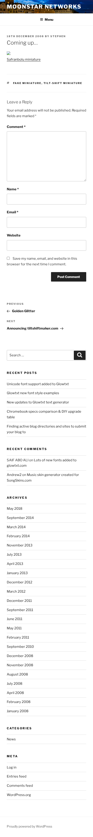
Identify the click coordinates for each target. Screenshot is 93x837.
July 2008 (14, 684)
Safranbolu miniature (24, 59)
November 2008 (20, 665)
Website (14, 235)
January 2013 (17, 573)
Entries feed (16, 776)
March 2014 (16, 527)
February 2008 (18, 702)
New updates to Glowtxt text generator (38, 402)
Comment (16, 127)
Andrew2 (14, 475)
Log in (11, 767)
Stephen (58, 36)
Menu (49, 19)
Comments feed (20, 786)
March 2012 (16, 591)
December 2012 (19, 582)
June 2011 (14, 619)
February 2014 (18, 536)
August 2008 (17, 674)
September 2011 (20, 610)
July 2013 (14, 555)
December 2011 (19, 601)
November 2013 (20, 545)
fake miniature (27, 83)
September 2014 (20, 518)
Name (13, 189)
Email (12, 212)
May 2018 (14, 509)
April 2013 (15, 564)
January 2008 (17, 711)
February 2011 (18, 637)
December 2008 (20, 656)
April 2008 (15, 693)
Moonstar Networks (44, 6)
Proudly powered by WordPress (29, 826)
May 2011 (14, 628)
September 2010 (20, 647)
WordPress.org (19, 795)
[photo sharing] (8, 54)
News (11, 739)
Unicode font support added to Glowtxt (38, 384)
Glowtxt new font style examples (33, 393)
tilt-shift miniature (63, 83)
